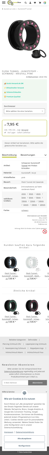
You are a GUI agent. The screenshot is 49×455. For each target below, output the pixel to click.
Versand (24, 130)
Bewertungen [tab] (28, 155)
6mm (31, 197)
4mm (38, 194)
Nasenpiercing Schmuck (15, 348)
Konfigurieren (24, 446)
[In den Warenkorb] (4, 13)
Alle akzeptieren (24, 438)
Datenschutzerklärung (25, 432)
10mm (24, 201)
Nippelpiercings (37, 348)
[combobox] (24, 111)
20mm (42, 205)
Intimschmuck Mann (14, 352)
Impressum (8, 432)
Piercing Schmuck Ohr (12, 344)
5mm (23, 197)
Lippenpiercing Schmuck (36, 344)
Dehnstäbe (32, 340)
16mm (25, 205)
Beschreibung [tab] (9, 155)
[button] (25, 2)
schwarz (24, 210)
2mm (23, 194)
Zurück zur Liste (10, 9)
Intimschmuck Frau (35, 352)
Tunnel (24, 165)
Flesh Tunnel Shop (25, 452)
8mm (38, 197)
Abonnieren (38, 382)
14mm (41, 201)
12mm (32, 201)
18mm (34, 205)
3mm (31, 194)
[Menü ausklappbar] (3, 1)
